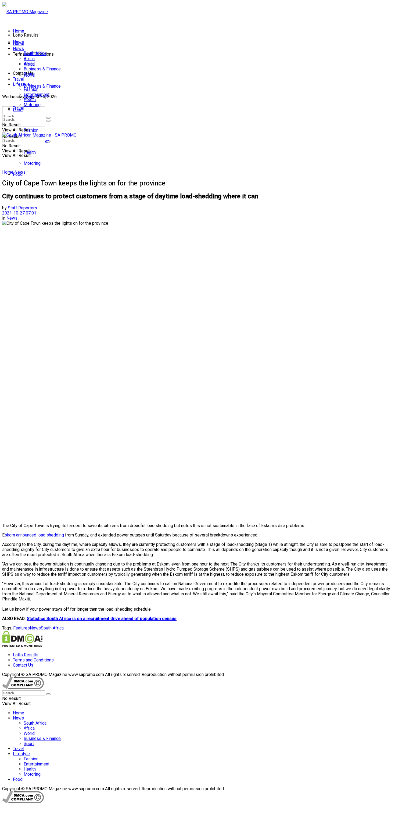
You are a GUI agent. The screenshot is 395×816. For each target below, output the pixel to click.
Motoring (32, 163)
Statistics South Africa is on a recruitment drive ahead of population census (102, 618)
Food (18, 109)
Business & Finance (42, 86)
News (18, 48)
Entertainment (36, 94)
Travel (18, 79)
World (29, 63)
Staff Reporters (22, 207)
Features (21, 628)
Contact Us (23, 73)
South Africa (35, 53)
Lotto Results (25, 35)
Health (30, 99)
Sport (29, 74)
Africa (29, 58)
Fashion (31, 130)
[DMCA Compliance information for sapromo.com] (23, 687)
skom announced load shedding (34, 535)
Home (18, 31)
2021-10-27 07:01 (19, 213)
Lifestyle (21, 84)
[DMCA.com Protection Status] (22, 645)
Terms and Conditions (33, 660)
